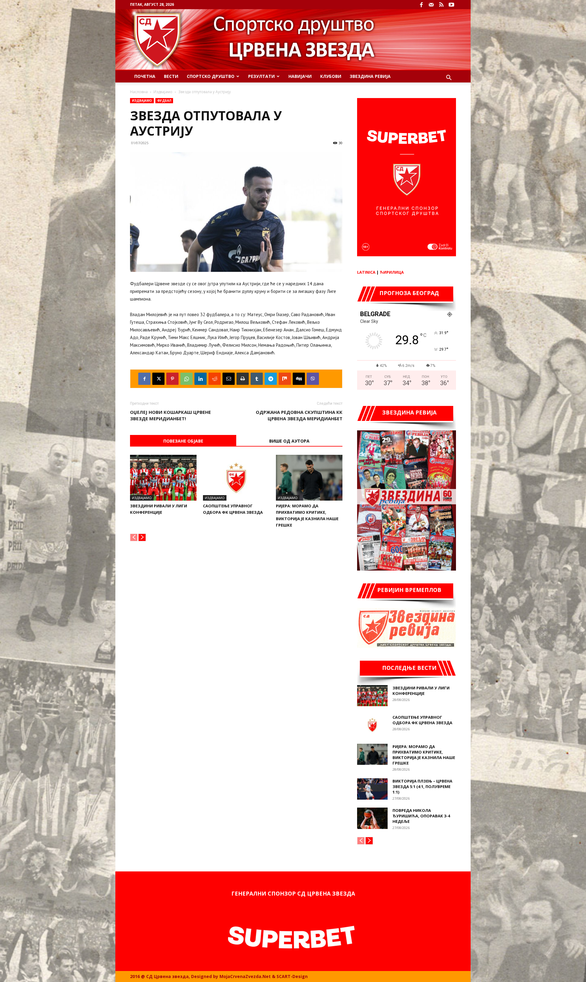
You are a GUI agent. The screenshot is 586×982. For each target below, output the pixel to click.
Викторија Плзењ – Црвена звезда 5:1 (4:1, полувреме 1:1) (422, 786)
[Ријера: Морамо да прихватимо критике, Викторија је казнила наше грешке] (309, 478)
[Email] (228, 379)
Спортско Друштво (210, 76)
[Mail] (431, 4)
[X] (158, 379)
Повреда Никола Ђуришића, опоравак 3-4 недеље (421, 816)
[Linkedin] (200, 379)
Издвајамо (163, 91)
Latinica (366, 272)
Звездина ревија (370, 76)
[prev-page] (134, 537)
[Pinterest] (172, 379)
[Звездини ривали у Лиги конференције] (163, 478)
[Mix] (285, 379)
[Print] (243, 379)
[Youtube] (451, 4)
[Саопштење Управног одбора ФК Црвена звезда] (236, 478)
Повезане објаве (183, 441)
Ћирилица (392, 272)
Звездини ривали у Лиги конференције (421, 690)
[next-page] (142, 537)
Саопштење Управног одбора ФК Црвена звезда (422, 719)
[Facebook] (421, 4)
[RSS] (441, 4)
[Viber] (313, 379)
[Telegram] (271, 379)
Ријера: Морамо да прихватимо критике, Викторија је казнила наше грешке (423, 755)
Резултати (261, 76)
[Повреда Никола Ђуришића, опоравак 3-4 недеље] (372, 818)
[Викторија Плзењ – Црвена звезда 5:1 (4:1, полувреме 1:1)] (372, 789)
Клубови (330, 76)
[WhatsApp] (186, 379)
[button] (448, 78)
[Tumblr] (257, 379)
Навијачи (300, 76)
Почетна (144, 76)
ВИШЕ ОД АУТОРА (289, 441)
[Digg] (299, 379)
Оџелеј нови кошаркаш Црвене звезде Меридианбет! (170, 415)
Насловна (139, 91)
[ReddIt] (214, 379)
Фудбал (164, 100)
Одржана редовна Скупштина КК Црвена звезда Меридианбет (299, 415)
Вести (171, 76)
